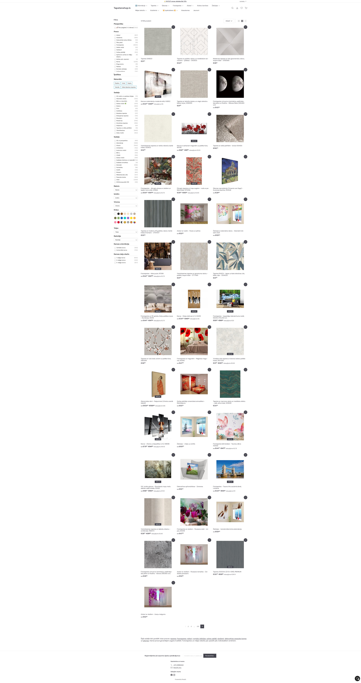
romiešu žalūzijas (199, 639)
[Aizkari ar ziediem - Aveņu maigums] (158, 600)
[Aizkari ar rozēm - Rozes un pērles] (194, 216)
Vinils (123, 83)
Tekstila (117, 87)
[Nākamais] (202, 626)
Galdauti (119, 50)
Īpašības (117, 74)
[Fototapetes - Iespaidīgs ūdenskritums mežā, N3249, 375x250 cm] (230, 302)
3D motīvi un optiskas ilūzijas (125, 96)
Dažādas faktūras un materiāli (125, 160)
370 (198, 626)
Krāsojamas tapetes (122, 116)
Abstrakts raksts (121, 98)
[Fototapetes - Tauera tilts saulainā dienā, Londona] (230, 473)
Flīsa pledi (119, 42)
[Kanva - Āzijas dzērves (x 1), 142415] (194, 302)
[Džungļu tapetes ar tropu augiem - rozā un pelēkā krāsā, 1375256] (194, 175)
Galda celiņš (120, 47)
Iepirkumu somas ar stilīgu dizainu (124, 56)
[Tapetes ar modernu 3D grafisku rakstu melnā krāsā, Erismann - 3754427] (158, 217)
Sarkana (118, 222)
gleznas (146, 641)
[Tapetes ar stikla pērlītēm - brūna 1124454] (230, 131)
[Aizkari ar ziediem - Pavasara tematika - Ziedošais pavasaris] (194, 558)
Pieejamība (118, 24)
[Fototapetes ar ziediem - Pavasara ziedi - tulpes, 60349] (194, 515)
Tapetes (154, 6)
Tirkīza (125, 218)
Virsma (117, 202)
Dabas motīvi (120, 157)
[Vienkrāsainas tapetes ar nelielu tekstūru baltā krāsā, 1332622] (158, 132)
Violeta (128, 218)
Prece (116, 31)
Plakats (118, 66)
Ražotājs (117, 236)
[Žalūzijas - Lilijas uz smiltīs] (194, 429)
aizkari (189, 639)
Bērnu (118, 153)
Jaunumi (196, 10)
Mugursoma (120, 64)
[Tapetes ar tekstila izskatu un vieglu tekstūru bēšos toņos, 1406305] (194, 88)
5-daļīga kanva (121, 262)
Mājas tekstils (140, 10)
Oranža (134, 218)
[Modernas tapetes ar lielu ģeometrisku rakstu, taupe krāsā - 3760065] (230, 45)
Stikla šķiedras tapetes (129, 87)
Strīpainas (119, 125)
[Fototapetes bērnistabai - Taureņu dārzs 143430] (230, 430)
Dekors (118, 106)
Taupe (134, 214)
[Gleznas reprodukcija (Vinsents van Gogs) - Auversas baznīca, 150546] (230, 175)
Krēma (128, 214)
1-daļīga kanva (120, 258)
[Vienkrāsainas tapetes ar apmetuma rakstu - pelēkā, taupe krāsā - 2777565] (194, 260)
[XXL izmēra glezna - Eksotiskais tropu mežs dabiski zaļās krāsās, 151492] (158, 473)
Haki (115, 218)
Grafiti (118, 170)
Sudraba (128, 222)
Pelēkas (131, 214)
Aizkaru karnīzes (202, 6)
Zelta (125, 222)
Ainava (118, 145)
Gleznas (165, 6)
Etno (117, 108)
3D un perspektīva (121, 140)
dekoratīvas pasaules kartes (235, 639)
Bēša (125, 214)
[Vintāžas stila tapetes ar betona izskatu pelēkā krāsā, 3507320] (230, 345)
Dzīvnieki (119, 165)
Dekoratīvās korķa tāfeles (124, 40)
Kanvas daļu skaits (121, 254)
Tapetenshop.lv (122, 8)
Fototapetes (177, 6)
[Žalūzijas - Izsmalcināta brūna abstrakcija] (230, 515)
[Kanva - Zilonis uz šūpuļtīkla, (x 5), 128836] (158, 429)
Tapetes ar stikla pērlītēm (124, 128)
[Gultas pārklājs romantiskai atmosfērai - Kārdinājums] (194, 388)
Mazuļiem (119, 118)
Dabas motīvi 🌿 (121, 103)
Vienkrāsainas (120, 130)
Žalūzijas (215, 6)
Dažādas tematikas (122, 162)
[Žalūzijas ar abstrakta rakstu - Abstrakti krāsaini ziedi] (230, 217)
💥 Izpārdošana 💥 (169, 10)
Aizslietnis (154, 10)
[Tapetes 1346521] (158, 44)
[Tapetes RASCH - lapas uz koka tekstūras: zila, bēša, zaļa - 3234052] (230, 260)
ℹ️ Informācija (140, 6)
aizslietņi (220, 639)
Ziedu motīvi (120, 133)
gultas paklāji (212, 639)
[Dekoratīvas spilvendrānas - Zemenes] (194, 472)
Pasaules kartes (121, 177)
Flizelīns (117, 83)
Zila (122, 218)
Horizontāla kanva (121, 250)
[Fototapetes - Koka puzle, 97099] (158, 259)
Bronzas (131, 222)
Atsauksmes (185, 10)
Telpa (116, 228)
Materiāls (118, 79)
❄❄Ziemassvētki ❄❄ (122, 182)
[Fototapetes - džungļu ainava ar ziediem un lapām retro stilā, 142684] (158, 175)
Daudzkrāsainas (134, 222)
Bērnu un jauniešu (121, 101)
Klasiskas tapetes (121, 113)
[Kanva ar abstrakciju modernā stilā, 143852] (158, 87)
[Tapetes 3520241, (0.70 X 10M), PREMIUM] (230, 557)
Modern (118, 172)
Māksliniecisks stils (122, 175)
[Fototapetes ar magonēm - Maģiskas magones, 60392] (194, 345)
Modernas (119, 120)
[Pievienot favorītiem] (173, 27)
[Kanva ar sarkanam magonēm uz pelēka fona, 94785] (194, 132)
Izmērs (116, 194)
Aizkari (189, 6)
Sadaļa (117, 92)
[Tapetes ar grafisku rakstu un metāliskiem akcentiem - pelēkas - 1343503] (194, 45)
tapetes (173, 639)
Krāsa (116, 210)
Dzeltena (131, 218)
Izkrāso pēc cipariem (122, 59)
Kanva (118, 61)
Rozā (115, 222)
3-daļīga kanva (121, 260)
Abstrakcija (119, 143)
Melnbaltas (122, 222)
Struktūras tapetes (122, 123)
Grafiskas (119, 111)
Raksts (116, 186)
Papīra (129, 83)
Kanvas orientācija (121, 244)
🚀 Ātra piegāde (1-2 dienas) (125, 27)
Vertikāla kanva (121, 247)
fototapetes (181, 639)
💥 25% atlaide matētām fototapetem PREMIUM (175, 1)
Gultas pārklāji (120, 52)
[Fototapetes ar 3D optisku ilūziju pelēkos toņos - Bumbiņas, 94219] (158, 302)
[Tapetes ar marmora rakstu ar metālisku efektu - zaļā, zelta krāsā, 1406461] (230, 388)
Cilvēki (118, 155)
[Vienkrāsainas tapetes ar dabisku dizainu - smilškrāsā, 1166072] (158, 515)
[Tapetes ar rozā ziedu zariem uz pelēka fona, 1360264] (158, 345)
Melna (118, 214)
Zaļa (118, 218)
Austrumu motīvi (121, 150)
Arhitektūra (119, 148)
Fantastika (119, 167)
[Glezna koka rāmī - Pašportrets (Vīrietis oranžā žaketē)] (158, 388)
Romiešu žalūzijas (121, 69)
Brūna (122, 214)
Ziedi (117, 179)
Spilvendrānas (120, 71)
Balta (115, 214)
